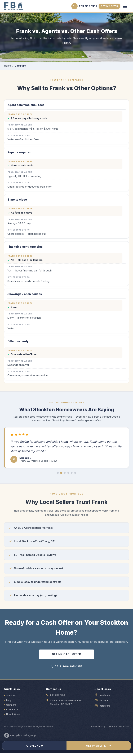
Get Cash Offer (98, 745)
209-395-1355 (57, 695)
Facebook (104, 695)
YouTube (104, 700)
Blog (8, 700)
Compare (11, 704)
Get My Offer (109, 6)
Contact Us (12, 709)
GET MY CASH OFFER (66, 654)
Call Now (36, 745)
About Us (11, 695)
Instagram (104, 705)
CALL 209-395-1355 (69, 666)
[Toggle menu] (125, 6)
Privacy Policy (98, 726)
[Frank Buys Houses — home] (13, 6)
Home (7, 65)
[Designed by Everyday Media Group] (20, 735)
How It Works (13, 714)
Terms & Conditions (119, 726)
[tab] (58, 473)
